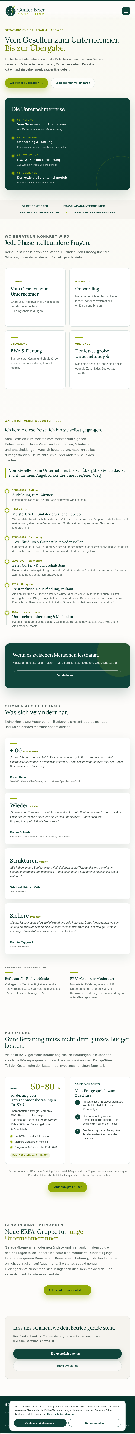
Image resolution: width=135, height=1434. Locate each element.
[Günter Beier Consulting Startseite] (25, 11)
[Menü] (126, 11)
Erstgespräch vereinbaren (72, 82)
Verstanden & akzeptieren (40, 1422)
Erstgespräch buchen (67, 1353)
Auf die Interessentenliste (67, 1290)
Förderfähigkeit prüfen (67, 1187)
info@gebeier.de (67, 1365)
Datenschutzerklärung (60, 1414)
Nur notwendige (94, 1422)
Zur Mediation (67, 675)
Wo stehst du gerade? (26, 82)
